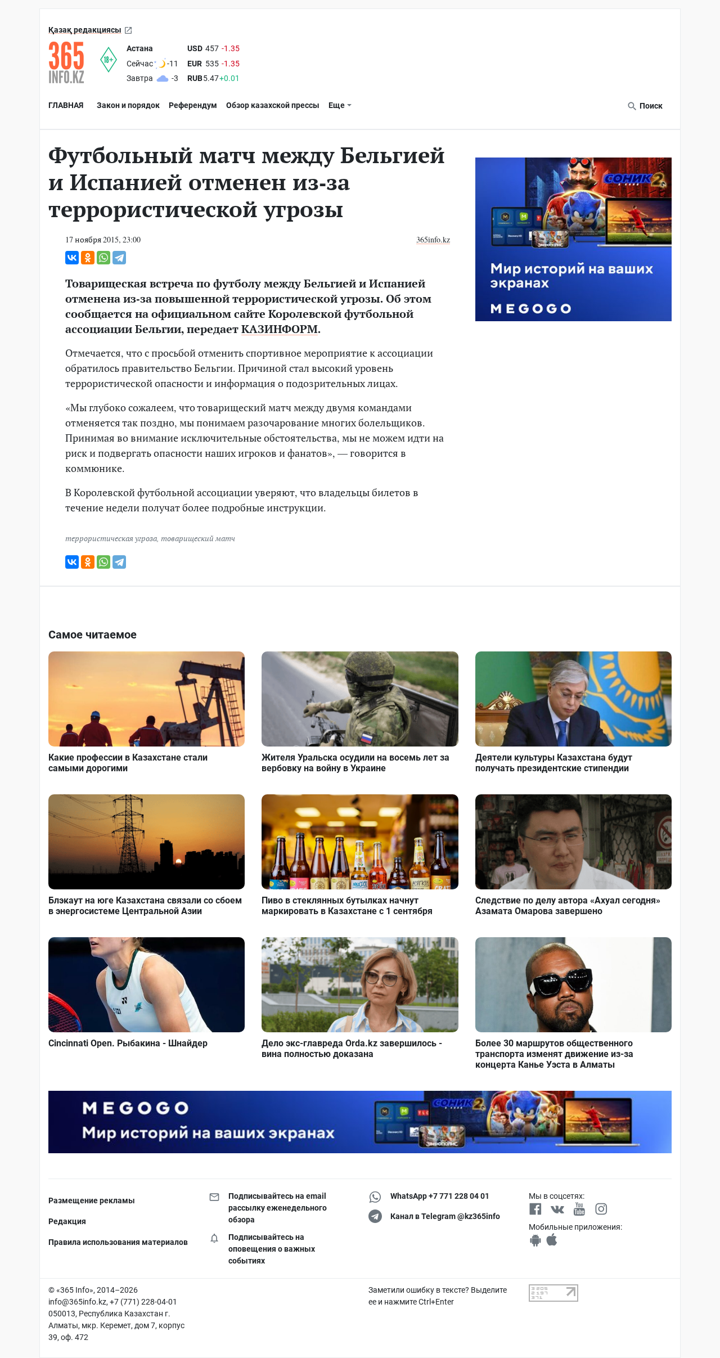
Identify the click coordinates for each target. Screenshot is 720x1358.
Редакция (67, 1221)
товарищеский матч (198, 538)
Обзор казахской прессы (273, 105)
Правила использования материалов (118, 1242)
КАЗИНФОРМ (279, 328)
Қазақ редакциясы (85, 29)
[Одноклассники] (87, 257)
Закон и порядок (128, 105)
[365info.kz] (74, 62)
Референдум (193, 105)
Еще (336, 105)
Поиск (650, 105)
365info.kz (433, 239)
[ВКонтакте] (72, 257)
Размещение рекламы (91, 1200)
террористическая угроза (111, 538)
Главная (65, 105)
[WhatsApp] (103, 257)
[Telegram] (119, 257)
